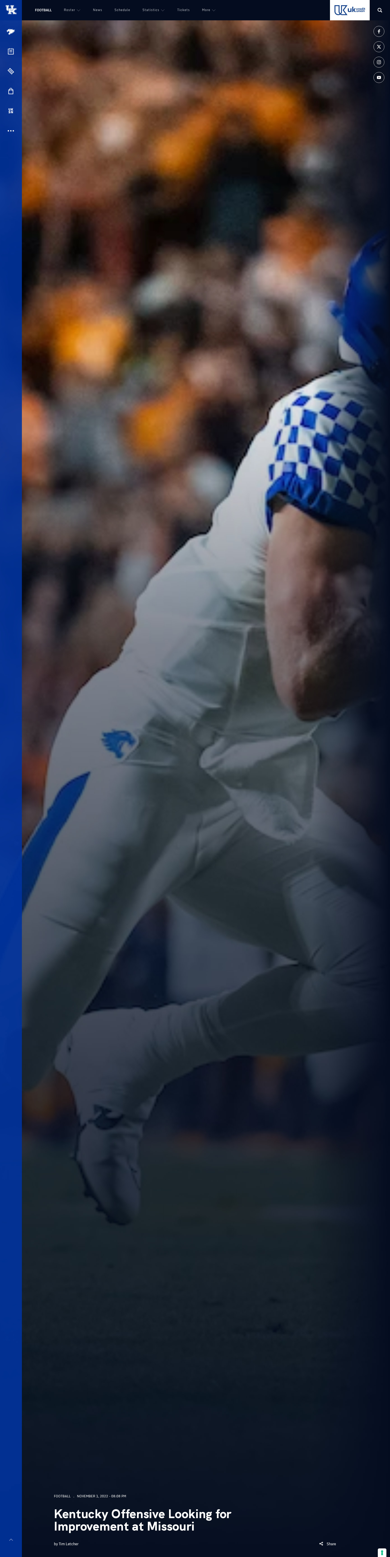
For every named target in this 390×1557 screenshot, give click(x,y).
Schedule (122, 9)
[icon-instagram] (379, 62)
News (97, 9)
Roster (69, 9)
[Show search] (380, 10)
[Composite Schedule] (11, 51)
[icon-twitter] (379, 46)
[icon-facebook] (379, 31)
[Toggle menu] (11, 1539)
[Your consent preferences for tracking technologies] (382, 1552)
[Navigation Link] (11, 31)
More (206, 9)
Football (43, 10)
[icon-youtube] (379, 77)
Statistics (150, 9)
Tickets (183, 9)
